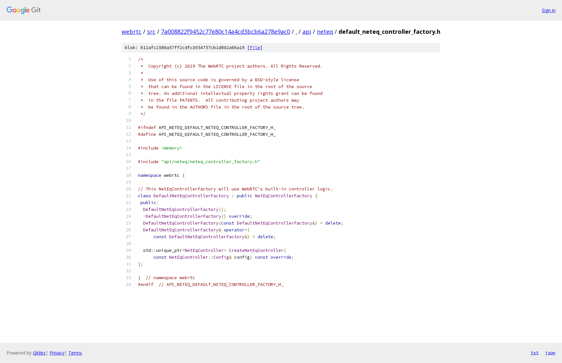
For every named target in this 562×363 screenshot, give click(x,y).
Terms (75, 353)
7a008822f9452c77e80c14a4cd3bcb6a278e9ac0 (225, 31)
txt (535, 353)
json (550, 353)
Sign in (548, 10)
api (306, 31)
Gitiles (39, 353)
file (255, 47)
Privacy (56, 353)
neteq (325, 31)
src (151, 31)
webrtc (131, 31)
